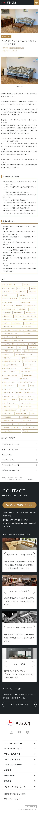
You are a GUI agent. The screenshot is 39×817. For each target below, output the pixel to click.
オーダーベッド (8, 306)
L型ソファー (7, 413)
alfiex (18, 351)
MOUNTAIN (26, 302)
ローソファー (8, 292)
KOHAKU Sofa (21, 292)
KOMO (29, 333)
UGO (15, 400)
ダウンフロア (30, 323)
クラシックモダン (9, 372)
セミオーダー (8, 389)
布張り (34, 288)
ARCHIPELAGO (9, 347)
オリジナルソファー (9, 460)
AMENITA (28, 368)
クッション (27, 420)
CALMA (20, 393)
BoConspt (7, 313)
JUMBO (22, 309)
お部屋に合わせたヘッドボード (13, 340)
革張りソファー (25, 379)
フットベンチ (27, 326)
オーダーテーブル (26, 407)
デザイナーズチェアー (27, 396)
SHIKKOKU (25, 417)
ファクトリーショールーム (15, 787)
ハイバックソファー (28, 400)
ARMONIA (28, 375)
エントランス (8, 431)
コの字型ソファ (19, 330)
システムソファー (30, 361)
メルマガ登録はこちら (19, 704)
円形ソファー (8, 358)
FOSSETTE (7, 417)
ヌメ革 (26, 431)
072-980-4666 (21, 505)
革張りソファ (31, 313)
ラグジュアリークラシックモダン (26, 316)
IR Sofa (20, 306)
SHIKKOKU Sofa (9, 309)
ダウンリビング (8, 393)
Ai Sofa (22, 386)
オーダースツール (9, 403)
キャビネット (22, 344)
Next (35, 72)
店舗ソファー (8, 407)
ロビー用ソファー (29, 427)
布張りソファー (8, 386)
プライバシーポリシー (13, 799)
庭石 (33, 413)
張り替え (5, 48)
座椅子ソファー (31, 393)
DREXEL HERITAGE (17, 48)
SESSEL (27, 285)
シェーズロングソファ (10, 333)
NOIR (5, 295)
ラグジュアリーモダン (10, 320)
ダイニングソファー (27, 424)
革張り (6, 400)
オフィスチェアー (9, 288)
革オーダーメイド (9, 420)
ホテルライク (26, 389)
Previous (3, 72)
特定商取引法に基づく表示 (15, 794)
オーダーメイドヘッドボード (13, 337)
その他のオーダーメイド (11, 465)
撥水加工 (17, 427)
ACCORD (33, 292)
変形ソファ (22, 347)
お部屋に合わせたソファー (12, 361)
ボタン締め (7, 330)
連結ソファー (26, 358)
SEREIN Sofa (28, 320)
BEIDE (33, 309)
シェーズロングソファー (27, 382)
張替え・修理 (7, 455)
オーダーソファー (9, 382)
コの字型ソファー (28, 410)
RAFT (5, 323)
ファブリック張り (9, 344)
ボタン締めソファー (30, 351)
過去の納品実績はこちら (11, 470)
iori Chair (18, 313)
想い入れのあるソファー (11, 365)
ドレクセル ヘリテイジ (10, 51)
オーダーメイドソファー (24, 354)
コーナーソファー (27, 403)
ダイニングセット (27, 372)
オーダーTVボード (9, 285)
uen (32, 386)
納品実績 (7, 781)
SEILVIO (33, 344)
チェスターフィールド (10, 375)
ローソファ (29, 365)
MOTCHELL (32, 330)
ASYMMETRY (21, 413)
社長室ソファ (8, 316)
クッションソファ (9, 326)
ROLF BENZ (8, 302)
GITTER (6, 427)
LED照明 (33, 347)
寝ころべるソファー (10, 368)
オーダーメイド (23, 288)
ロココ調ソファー (9, 396)
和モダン (6, 354)
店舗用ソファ (24, 295)
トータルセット (8, 424)
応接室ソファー (31, 306)
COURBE (17, 323)
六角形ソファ (8, 351)
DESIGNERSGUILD (10, 410)
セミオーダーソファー (10, 449)
